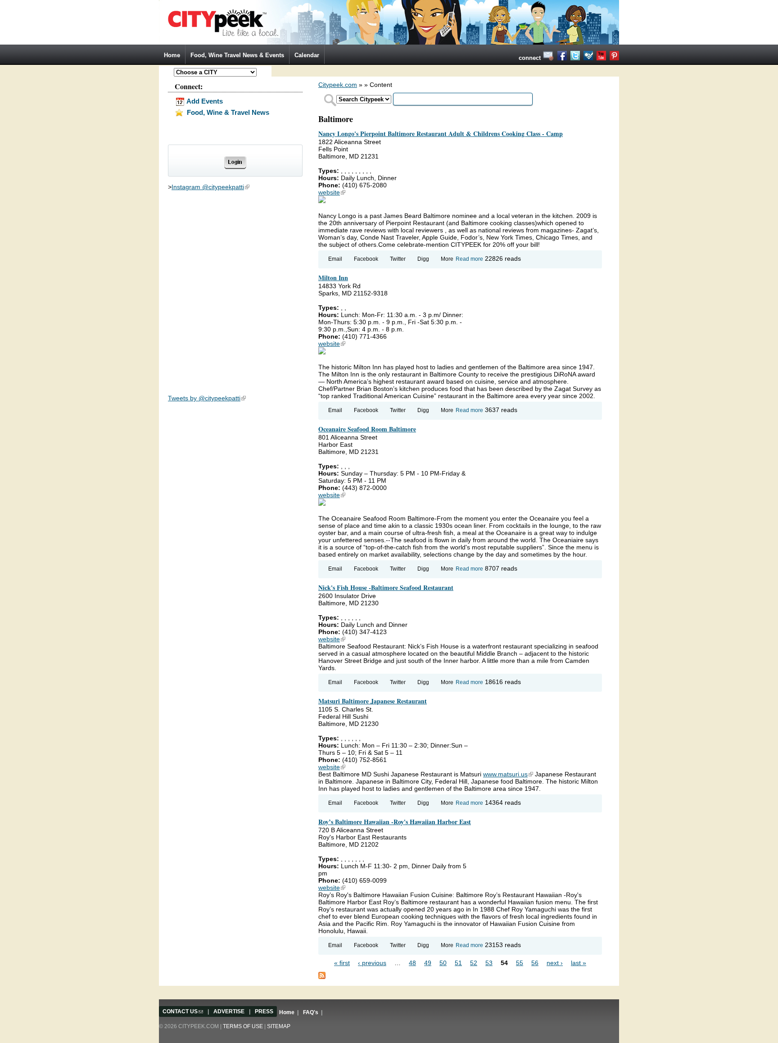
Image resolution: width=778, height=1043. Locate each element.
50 (443, 962)
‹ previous (372, 962)
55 (519, 962)
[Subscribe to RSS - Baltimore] (322, 975)
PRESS (264, 1011)
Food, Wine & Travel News (227, 112)
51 (458, 962)
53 (489, 962)
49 (427, 962)
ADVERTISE (228, 1011)
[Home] (389, 21)
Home (172, 55)
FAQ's (310, 1012)
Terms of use (243, 1026)
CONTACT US (183, 1011)
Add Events (204, 101)
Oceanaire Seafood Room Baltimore (367, 429)
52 (473, 962)
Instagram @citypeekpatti (210, 186)
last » (578, 962)
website (331, 192)
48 (412, 962)
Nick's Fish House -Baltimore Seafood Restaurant (385, 587)
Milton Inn (333, 277)
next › (555, 962)
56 (534, 962)
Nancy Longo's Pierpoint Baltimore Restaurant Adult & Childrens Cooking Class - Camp (440, 133)
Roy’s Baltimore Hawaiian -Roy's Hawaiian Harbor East (394, 821)
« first (342, 962)
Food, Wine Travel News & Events (237, 55)
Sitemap (278, 1026)
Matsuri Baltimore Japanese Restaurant (372, 701)
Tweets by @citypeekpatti (207, 398)
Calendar (306, 55)
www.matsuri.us (508, 774)
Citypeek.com (337, 84)
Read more (469, 259)
